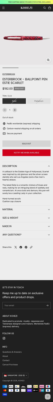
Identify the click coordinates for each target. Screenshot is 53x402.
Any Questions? (11, 234)
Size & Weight (10, 217)
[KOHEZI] (26, 8)
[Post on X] (15, 247)
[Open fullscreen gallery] (48, 60)
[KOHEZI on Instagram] (3, 338)
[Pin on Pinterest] (26, 247)
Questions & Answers (12, 352)
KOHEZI (21, 381)
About (5, 356)
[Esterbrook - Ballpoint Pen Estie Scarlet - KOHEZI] (26, 38)
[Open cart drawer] (49, 7)
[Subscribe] (47, 305)
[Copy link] (31, 247)
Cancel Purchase (10, 364)
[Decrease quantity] (4, 110)
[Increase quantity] (15, 110)
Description (9, 166)
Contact (5, 360)
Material (7, 209)
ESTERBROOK (8, 74)
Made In (6, 226)
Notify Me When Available (26, 153)
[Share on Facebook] (21, 247)
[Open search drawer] (44, 7)
